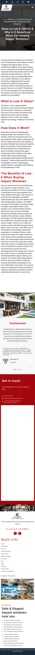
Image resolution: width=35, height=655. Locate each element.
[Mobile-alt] (12, 2)
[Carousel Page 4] (19, 369)
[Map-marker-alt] (7, 2)
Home (5, 19)
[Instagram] (23, 2)
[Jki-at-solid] (17, 2)
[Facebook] (28, 2)
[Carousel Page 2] (15, 369)
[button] (32, 7)
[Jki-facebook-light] (15, 533)
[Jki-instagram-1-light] (19, 533)
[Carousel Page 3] (17, 369)
